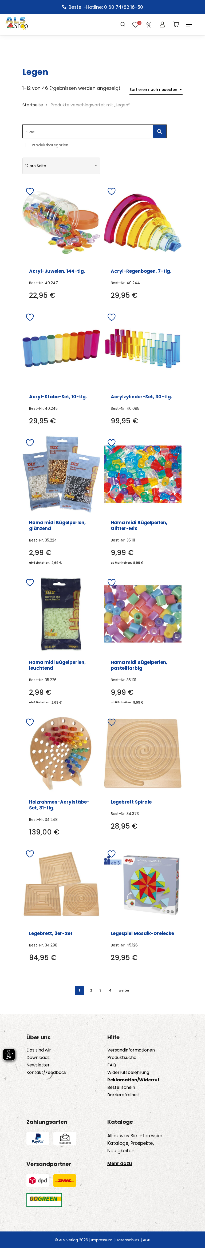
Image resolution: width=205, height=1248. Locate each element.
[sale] (149, 24)
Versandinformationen (131, 1050)
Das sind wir (38, 1050)
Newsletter (38, 1065)
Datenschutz (128, 1240)
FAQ (111, 1065)
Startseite (32, 105)
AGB (146, 1240)
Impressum (101, 1240)
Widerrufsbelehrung (128, 1072)
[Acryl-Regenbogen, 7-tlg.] (143, 223)
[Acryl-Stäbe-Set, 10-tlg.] (61, 348)
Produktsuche (121, 1057)
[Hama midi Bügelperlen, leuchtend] (61, 614)
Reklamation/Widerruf (133, 1080)
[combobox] (156, 90)
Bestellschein (121, 1087)
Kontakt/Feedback (46, 1072)
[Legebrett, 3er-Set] (61, 885)
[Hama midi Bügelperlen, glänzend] (61, 474)
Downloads (38, 1057)
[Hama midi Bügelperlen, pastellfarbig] (143, 614)
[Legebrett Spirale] (143, 753)
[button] (189, 24)
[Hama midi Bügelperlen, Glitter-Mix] (143, 474)
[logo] (16, 24)
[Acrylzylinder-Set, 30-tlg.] (143, 348)
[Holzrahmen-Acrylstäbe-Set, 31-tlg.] (61, 753)
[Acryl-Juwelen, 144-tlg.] (61, 223)
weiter (124, 990)
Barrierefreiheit (123, 1095)
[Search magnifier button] (159, 131)
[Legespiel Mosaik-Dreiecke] (143, 885)
